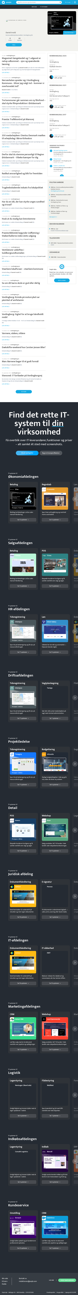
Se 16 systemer (22, 917)
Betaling (14, 484)
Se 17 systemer (22, 652)
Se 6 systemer (54, 784)
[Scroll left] (3, 502)
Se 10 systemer (54, 983)
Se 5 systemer (54, 917)
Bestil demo (62, 280)
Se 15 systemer (54, 586)
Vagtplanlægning (50, 683)
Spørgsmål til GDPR (70, 1292)
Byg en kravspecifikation (51, 453)
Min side (34, 7)
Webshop (46, 816)
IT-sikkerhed (48, 948)
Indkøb (45, 1147)
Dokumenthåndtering (20, 882)
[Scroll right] (75, 502)
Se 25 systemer (22, 1248)
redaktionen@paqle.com (28, 1281)
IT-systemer (43, 7)
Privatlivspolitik (51, 1292)
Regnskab (46, 484)
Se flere (23, 392)
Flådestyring (48, 1081)
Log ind (51, 1280)
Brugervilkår (60, 1292)
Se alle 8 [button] (52, 217)
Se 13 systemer (54, 652)
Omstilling (15, 1213)
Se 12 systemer (22, 519)
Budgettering (48, 749)
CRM (12, 1014)
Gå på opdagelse (27, 453)
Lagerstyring (16, 1081)
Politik (4, 1284)
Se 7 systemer (54, 718)
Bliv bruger (68, 2)
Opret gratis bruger (67, 1280)
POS (44, 551)
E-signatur (47, 882)
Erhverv (4, 1281)
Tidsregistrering (17, 617)
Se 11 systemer (22, 1049)
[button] (62, 175)
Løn (43, 617)
